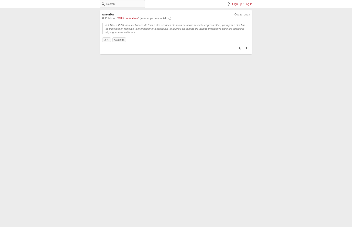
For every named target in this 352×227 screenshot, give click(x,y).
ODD (106, 39)
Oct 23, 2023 (242, 14)
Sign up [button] (237, 4)
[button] (103, 4)
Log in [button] (248, 4)
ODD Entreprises (128, 18)
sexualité (119, 39)
